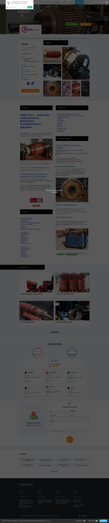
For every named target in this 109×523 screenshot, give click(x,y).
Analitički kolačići (91, 520)
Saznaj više (48, 520)
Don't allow (24, 7)
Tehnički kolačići (79, 520)
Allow (30, 7)
